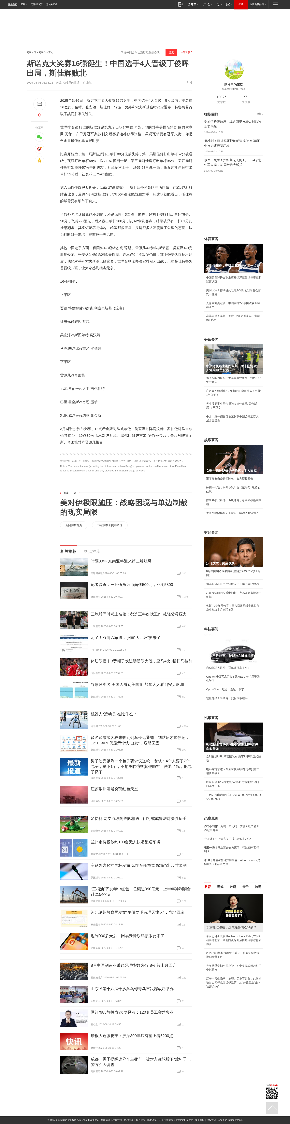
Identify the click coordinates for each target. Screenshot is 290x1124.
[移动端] (181, 4)
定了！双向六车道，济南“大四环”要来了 (126, 637)
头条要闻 (211, 339)
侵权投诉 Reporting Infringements (224, 1120)
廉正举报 (199, 1120)
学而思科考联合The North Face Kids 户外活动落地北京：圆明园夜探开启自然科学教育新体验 (233, 940)
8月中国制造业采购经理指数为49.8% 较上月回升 (133, 965)
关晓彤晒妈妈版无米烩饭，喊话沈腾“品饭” (232, 513)
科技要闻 (211, 629)
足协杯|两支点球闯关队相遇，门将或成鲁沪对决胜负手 (138, 818)
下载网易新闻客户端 (109, 525)
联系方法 (117, 1120)
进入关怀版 (51, 4)
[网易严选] (207, 4)
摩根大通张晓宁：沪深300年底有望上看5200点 (132, 1036)
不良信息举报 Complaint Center (176, 1120)
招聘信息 (129, 1120)
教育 (208, 886)
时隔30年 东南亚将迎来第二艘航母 (121, 561)
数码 (233, 886)
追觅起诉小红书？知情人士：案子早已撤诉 (232, 584)
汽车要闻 (211, 718)
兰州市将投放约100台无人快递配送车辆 (125, 842)
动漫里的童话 (71, 82)
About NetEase (90, 1120)
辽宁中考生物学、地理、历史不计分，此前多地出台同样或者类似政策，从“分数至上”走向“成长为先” (233, 982)
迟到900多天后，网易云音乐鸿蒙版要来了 (127, 936)
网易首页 (12, 4)
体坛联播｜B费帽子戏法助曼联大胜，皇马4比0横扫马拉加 (141, 661)
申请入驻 (185, 52)
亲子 (245, 886)
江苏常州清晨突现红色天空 (114, 789)
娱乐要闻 (211, 440)
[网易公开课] (193, 4)
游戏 (220, 886)
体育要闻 (211, 239)
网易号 (42, 52)
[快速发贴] (39, 104)
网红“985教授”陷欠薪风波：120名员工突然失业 (132, 1012)
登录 (241, 4)
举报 (189, 82)
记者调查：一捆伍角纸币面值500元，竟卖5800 (132, 584)
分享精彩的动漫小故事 (234, 89)
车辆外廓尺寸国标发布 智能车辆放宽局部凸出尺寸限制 (139, 865)
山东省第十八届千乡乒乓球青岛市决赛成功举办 (132, 989)
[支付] (219, 4)
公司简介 (105, 1120)
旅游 (258, 886)
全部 (259, 113)
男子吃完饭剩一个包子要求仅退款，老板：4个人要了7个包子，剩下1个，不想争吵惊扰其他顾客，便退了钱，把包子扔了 (141, 766)
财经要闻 (211, 533)
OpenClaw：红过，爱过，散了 (225, 689)
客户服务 (140, 1120)
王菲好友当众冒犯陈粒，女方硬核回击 (229, 478)
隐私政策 (152, 1120)
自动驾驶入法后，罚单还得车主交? (227, 667)
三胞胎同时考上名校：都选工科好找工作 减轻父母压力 (139, 614)
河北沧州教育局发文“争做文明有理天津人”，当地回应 (137, 912)
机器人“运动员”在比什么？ (114, 714)
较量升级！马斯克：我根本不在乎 (227, 698)
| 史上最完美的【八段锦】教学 (227, 838)
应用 (23, 4)
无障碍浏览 (37, 4)
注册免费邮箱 (257, 4)
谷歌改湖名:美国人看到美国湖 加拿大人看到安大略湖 (137, 684)
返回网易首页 (73, 525)
